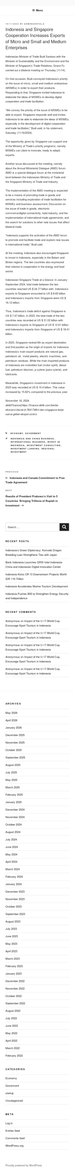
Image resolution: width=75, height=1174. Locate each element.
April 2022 (11, 1040)
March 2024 (12, 869)
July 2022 (11, 1018)
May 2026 (11, 713)
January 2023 (13, 973)
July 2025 (11, 772)
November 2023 (15, 899)
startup (9, 1093)
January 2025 (13, 802)
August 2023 (12, 921)
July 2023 (11, 929)
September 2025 (15, 757)
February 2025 (14, 794)
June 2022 (11, 1025)
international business (28, 441)
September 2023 (15, 914)
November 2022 (15, 988)
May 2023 (11, 943)
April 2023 (11, 951)
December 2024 (15, 809)
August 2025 (12, 765)
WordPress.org (14, 1145)
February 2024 (14, 876)
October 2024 (13, 824)
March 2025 (12, 787)
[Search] (64, 527)
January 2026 (13, 727)
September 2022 (15, 1003)
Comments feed (15, 1138)
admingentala (34, 23)
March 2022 (12, 1048)
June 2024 (11, 847)
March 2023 (12, 958)
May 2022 (11, 1033)
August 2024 (12, 832)
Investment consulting (44, 445)
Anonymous (12, 621)
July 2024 (11, 839)
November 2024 (15, 817)
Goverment (33, 433)
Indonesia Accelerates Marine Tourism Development (36, 586)
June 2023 (11, 936)
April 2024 (11, 861)
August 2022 (12, 1011)
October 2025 (13, 750)
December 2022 (15, 981)
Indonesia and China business (32, 438)
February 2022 (14, 1055)
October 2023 (13, 906)
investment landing (25, 448)
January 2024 (13, 884)
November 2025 (15, 742)
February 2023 (14, 966)
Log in (9, 1123)
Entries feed (12, 1130)
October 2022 (13, 996)
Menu (39, 10)
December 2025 (15, 735)
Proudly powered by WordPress (23, 1165)
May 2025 (11, 780)
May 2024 (11, 854)
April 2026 (11, 720)
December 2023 (15, 891)
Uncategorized (14, 1100)
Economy (17, 433)
